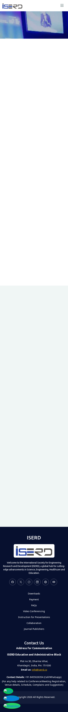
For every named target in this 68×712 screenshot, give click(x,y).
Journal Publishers (34, 629)
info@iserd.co (39, 669)
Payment (34, 599)
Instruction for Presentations (34, 617)
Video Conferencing (34, 611)
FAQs (34, 605)
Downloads (34, 593)
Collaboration (34, 623)
